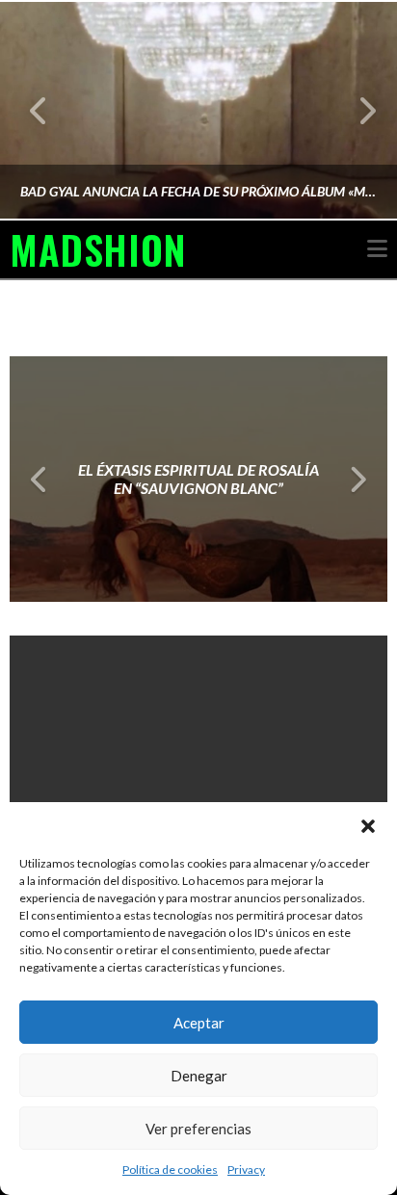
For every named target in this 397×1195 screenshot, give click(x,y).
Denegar (199, 1075)
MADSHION (97, 249)
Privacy (246, 1169)
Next (356, 110)
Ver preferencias (198, 1128)
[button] (368, 826)
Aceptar (199, 1022)
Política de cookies (170, 1169)
